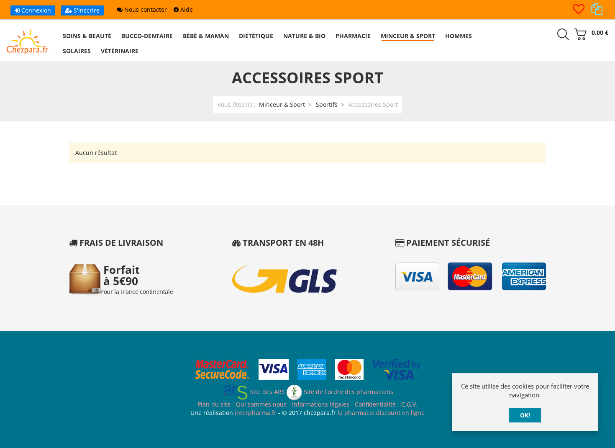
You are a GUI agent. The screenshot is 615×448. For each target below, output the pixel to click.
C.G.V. (409, 404)
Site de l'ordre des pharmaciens (347, 392)
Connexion (35, 10)
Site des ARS (267, 392)
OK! (525, 415)
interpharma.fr (255, 413)
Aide (186, 9)
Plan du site (214, 404)
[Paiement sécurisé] (307, 371)
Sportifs (327, 104)
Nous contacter (145, 9)
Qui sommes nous (261, 404)
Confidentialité (375, 404)
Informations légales (320, 404)
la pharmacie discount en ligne (381, 413)
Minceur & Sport (282, 104)
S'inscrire (86, 10)
